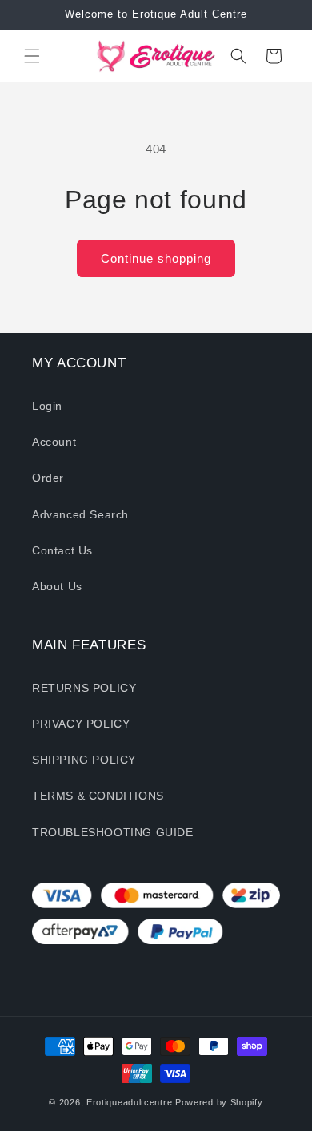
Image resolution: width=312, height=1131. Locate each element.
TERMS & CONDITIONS (98, 795)
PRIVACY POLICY (81, 723)
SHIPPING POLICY (84, 759)
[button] (32, 55)
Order (48, 477)
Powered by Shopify (219, 1102)
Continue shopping (156, 258)
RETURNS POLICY (84, 687)
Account (54, 441)
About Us (57, 586)
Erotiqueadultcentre (129, 1102)
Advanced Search (80, 514)
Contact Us (62, 550)
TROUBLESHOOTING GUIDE (113, 832)
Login (47, 405)
